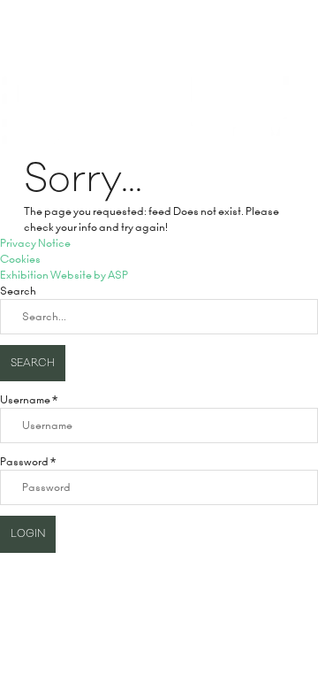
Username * (28, 399)
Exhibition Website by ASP (64, 274)
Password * (28, 461)
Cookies (20, 258)
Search (33, 363)
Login (28, 533)
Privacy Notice (35, 242)
